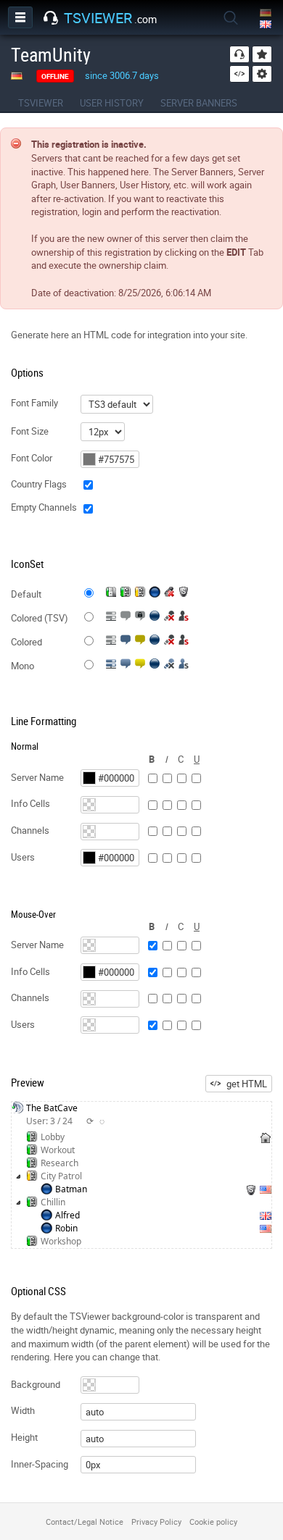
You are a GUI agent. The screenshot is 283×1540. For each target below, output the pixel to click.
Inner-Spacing (39, 1463)
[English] (267, 25)
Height (24, 1437)
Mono (22, 665)
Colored (26, 641)
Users (23, 856)
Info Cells (30, 803)
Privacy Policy (156, 1521)
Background (35, 1384)
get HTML (246, 1083)
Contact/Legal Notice (84, 1521)
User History (112, 102)
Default (26, 593)
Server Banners (198, 102)
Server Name (37, 777)
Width (23, 1410)
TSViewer (40, 102)
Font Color (31, 457)
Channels (30, 830)
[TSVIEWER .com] (51, 18)
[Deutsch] (267, 13)
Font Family (34, 402)
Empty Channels (44, 507)
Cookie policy (213, 1521)
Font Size (30, 431)
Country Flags (39, 483)
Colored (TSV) (39, 617)
